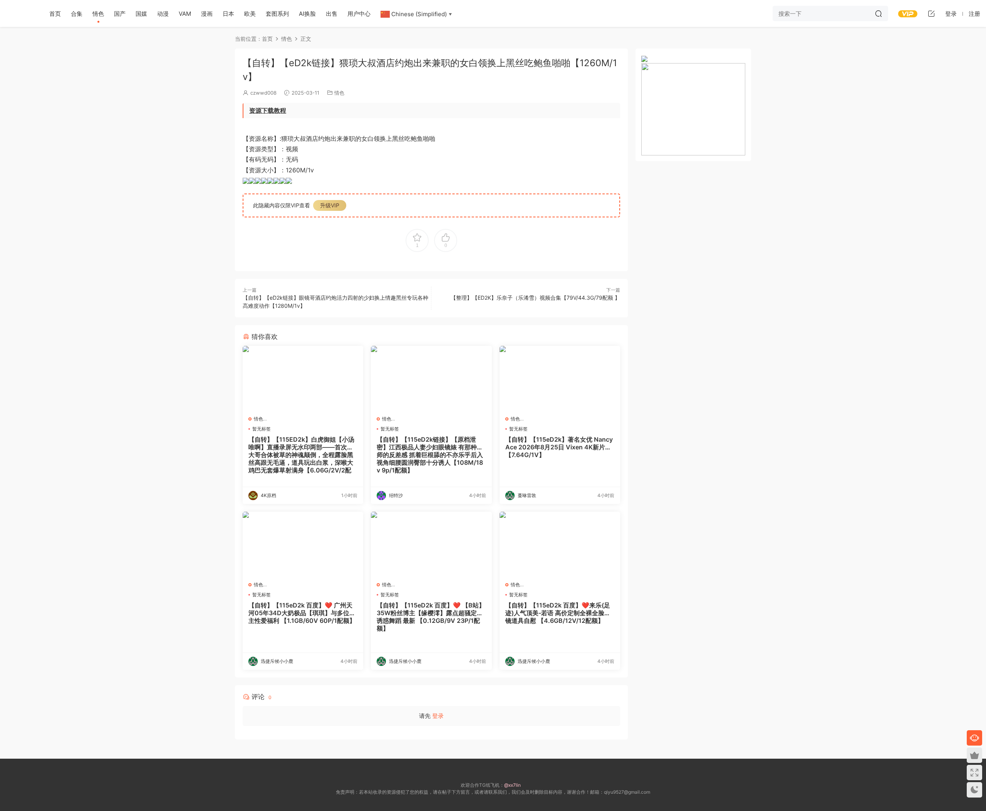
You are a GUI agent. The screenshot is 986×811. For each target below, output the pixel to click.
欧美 (250, 13)
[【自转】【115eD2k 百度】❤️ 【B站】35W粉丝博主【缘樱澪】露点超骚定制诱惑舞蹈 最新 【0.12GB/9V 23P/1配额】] (431, 544)
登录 (438, 715)
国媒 (141, 13)
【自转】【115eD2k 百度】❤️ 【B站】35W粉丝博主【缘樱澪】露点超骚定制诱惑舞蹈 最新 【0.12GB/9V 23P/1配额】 (431, 616)
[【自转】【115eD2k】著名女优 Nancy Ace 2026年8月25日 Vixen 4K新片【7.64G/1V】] (560, 378)
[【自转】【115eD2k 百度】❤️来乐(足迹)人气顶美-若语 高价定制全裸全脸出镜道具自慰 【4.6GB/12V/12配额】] (560, 544)
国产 (120, 13)
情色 (98, 13)
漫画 (207, 13)
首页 (55, 13)
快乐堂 (19, 13)
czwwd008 (263, 93)
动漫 (163, 13)
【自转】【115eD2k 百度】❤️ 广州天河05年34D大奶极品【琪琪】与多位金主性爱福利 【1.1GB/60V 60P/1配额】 (301, 612)
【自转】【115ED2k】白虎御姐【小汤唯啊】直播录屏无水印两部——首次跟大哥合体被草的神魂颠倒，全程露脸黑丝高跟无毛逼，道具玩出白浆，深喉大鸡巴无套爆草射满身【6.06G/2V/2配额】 (301, 455)
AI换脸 (307, 13)
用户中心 (359, 13)
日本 (228, 13)
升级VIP (329, 205)
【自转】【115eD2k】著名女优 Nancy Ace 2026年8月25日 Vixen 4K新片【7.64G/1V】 (559, 447)
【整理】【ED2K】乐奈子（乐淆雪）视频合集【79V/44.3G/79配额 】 (535, 297)
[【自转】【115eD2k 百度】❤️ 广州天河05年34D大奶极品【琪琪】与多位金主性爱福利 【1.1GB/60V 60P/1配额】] (303, 544)
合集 (76, 13)
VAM (185, 13)
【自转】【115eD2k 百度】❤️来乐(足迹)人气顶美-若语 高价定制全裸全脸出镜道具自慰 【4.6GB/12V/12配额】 (557, 612)
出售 (331, 13)
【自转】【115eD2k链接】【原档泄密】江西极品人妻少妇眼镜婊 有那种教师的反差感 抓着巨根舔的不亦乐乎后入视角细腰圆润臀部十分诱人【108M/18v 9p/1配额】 (430, 455)
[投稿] (931, 13)
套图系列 (277, 13)
